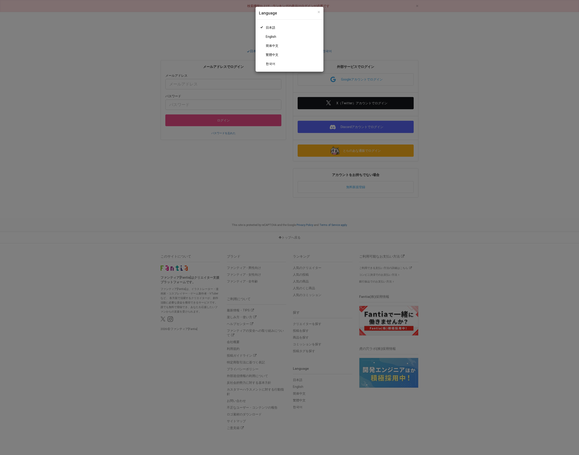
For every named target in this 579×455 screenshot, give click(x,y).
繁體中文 (272, 55)
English (271, 36)
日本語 (270, 27)
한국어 (270, 64)
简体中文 (272, 45)
